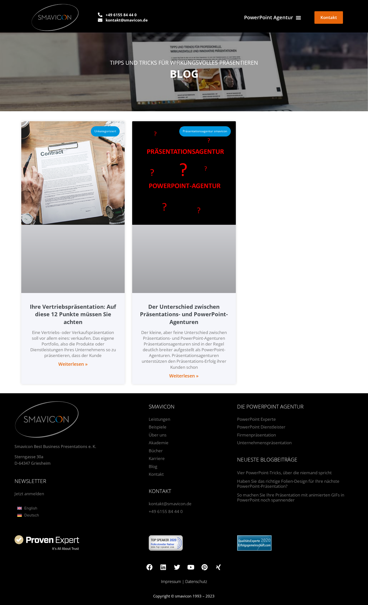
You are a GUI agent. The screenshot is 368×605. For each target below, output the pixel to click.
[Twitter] (177, 567)
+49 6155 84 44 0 (166, 511)
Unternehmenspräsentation (264, 443)
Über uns (157, 435)
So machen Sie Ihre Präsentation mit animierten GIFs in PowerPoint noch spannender (290, 497)
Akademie (158, 443)
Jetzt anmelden (29, 493)
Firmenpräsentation (256, 435)
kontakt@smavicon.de (170, 503)
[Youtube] (191, 567)
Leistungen (159, 419)
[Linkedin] (163, 567)
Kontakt (156, 474)
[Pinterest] (204, 567)
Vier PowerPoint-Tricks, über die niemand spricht (284, 473)
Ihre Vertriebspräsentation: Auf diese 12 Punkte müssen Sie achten (73, 314)
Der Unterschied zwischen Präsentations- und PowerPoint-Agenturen (184, 314)
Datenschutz (196, 581)
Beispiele (157, 427)
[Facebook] (149, 567)
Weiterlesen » (73, 364)
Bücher (156, 451)
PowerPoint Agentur (268, 17)
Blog (153, 466)
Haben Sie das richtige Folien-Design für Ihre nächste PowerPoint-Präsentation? (288, 483)
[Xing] (218, 567)
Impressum (171, 581)
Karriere (157, 458)
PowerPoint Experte (256, 419)
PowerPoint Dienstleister (261, 427)
